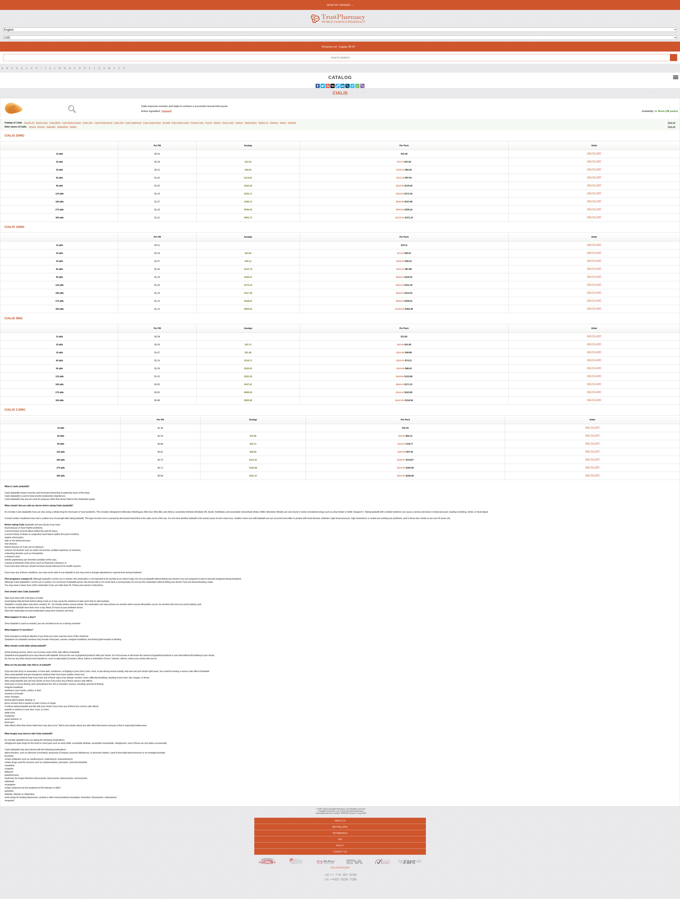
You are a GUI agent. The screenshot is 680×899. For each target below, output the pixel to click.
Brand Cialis (42, 122)
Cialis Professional (103, 122)
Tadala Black (250, 122)
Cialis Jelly (88, 122)
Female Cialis (197, 122)
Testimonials (340, 833)
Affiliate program (340, 867)
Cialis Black (55, 122)
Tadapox (274, 122)
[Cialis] (72, 108)
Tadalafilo (51, 127)
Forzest (208, 122)
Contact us (340, 851)
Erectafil (166, 122)
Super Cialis (228, 122)
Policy (340, 845)
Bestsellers (340, 827)
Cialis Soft (119, 122)
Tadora (283, 122)
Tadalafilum (62, 127)
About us (340, 820)
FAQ (340, 839)
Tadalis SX (263, 122)
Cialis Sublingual (133, 122)
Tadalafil (166, 111)
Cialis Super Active (152, 122)
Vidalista (292, 122)
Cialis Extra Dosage (71, 122)
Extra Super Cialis (180, 122)
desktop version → (340, 5)
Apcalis (32, 127)
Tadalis (73, 127)
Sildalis (217, 122)
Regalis (41, 127)
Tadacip (239, 122)
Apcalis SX (29, 122)
